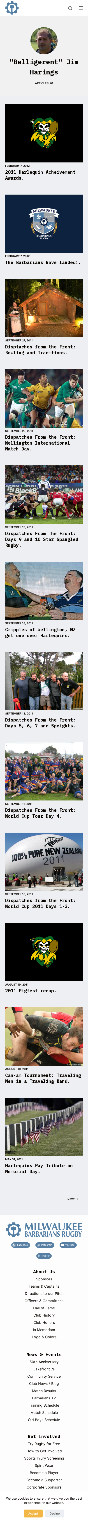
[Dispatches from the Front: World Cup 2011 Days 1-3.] (44, 862)
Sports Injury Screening (44, 1458)
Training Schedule (44, 1405)
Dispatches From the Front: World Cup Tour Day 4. (40, 813)
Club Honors (44, 1322)
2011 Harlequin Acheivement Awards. (40, 175)
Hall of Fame (44, 1308)
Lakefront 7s (44, 1369)
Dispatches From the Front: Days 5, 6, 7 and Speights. (40, 723)
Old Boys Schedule (44, 1419)
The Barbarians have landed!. (43, 262)
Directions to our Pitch (44, 1293)
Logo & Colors (44, 1337)
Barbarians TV (44, 1398)
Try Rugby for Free (44, 1443)
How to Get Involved (44, 1451)
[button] (44, 1230)
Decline (54, 1513)
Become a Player (44, 1472)
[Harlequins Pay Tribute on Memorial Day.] (44, 1127)
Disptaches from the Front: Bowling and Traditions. (40, 350)
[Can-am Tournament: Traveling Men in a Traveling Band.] (44, 1036)
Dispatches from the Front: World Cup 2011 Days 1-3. (40, 903)
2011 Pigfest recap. (31, 991)
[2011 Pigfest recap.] (44, 952)
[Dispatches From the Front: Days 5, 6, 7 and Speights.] (44, 681)
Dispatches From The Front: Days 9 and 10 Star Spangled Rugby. (41, 539)
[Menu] (81, 8)
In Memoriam (44, 1329)
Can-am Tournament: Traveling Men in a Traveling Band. (43, 1078)
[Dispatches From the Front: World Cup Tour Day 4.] (44, 771)
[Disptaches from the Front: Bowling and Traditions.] (44, 308)
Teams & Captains (44, 1286)
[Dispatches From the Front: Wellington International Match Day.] (44, 398)
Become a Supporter (44, 1480)
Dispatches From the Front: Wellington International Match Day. (40, 443)
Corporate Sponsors (44, 1487)
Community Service (44, 1376)
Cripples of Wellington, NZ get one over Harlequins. (40, 632)
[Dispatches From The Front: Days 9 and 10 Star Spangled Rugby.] (44, 494)
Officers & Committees (44, 1300)
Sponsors (44, 1279)
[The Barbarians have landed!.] (44, 224)
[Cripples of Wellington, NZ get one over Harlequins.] (44, 591)
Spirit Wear (44, 1465)
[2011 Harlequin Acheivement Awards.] (44, 133)
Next (71, 1199)
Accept (33, 1513)
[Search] (70, 8)
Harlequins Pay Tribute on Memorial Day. (39, 1168)
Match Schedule (44, 1412)
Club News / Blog (44, 1383)
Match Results (44, 1391)
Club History (44, 1315)
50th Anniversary (44, 1362)
